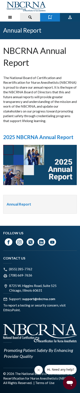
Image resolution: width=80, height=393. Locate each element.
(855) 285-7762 (20, 269)
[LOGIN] (70, 17)
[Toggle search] (30, 17)
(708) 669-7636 (20, 275)
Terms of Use (44, 383)
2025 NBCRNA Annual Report (38, 137)
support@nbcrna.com (38, 299)
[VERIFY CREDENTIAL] (50, 17)
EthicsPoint (11, 310)
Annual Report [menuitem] (19, 204)
